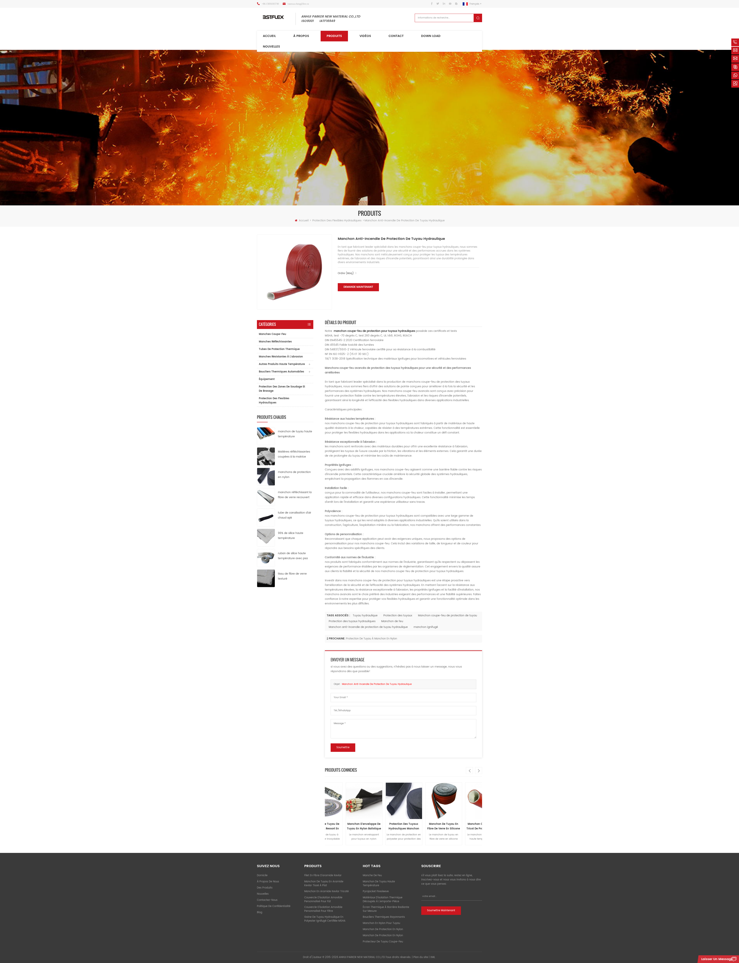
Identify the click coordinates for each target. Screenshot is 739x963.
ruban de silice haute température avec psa (293, 556)
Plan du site (420, 957)
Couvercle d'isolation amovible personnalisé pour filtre (323, 909)
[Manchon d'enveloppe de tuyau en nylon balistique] (333, 801)
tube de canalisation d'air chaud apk (294, 515)
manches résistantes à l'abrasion (281, 357)
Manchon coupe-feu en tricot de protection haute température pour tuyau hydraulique (452, 826)
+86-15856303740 (270, 4)
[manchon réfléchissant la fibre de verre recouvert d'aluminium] (266, 497)
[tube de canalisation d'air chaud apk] (266, 517)
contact (396, 35)
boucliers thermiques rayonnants (384, 917)
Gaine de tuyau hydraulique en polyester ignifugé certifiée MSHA (324, 919)
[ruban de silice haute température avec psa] (266, 558)
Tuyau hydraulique (365, 615)
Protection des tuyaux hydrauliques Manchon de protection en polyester (373, 826)
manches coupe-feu (272, 334)
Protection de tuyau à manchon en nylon (371, 639)
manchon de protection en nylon (383, 929)
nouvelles (271, 46)
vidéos (365, 35)
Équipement (267, 379)
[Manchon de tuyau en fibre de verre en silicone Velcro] (413, 801)
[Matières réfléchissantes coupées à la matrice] (266, 456)
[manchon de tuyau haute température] (266, 436)
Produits (334, 35)
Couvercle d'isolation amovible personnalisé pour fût (323, 900)
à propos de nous (268, 882)
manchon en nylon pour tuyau (381, 923)
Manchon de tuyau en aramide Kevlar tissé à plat (323, 884)
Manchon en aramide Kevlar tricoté (326, 891)
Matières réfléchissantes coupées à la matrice (294, 454)
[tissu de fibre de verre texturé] (266, 578)
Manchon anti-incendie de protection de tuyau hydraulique (368, 627)
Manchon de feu (392, 621)
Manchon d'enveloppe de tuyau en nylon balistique (333, 826)
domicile (262, 875)
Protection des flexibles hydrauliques (336, 220)
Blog (259, 912)
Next (478, 770)
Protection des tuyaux (397, 615)
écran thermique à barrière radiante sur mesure (386, 909)
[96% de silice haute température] (266, 537)
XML (432, 957)
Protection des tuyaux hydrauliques (352, 621)
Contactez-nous (267, 900)
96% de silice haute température (290, 535)
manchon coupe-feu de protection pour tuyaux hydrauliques (374, 331)
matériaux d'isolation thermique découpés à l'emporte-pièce (382, 900)
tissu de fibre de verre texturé (292, 576)
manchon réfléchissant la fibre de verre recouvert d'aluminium (295, 495)
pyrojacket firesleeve (376, 891)
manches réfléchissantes (275, 342)
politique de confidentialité (273, 906)
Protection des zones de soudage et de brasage (282, 389)
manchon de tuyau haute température (295, 434)
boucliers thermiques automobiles (281, 372)
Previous (469, 770)
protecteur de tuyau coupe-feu (383, 942)
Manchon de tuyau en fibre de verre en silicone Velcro (412, 826)
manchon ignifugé (426, 627)
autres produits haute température (282, 364)
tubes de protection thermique (279, 349)
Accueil (269, 35)
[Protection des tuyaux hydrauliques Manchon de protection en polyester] (373, 801)
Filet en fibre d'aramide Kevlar (323, 875)
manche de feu (372, 875)
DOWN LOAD (431, 35)
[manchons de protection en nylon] (266, 476)
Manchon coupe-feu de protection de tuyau (447, 615)
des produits (265, 888)
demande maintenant (358, 287)
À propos (301, 35)
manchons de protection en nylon (294, 474)
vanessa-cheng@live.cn (298, 4)
